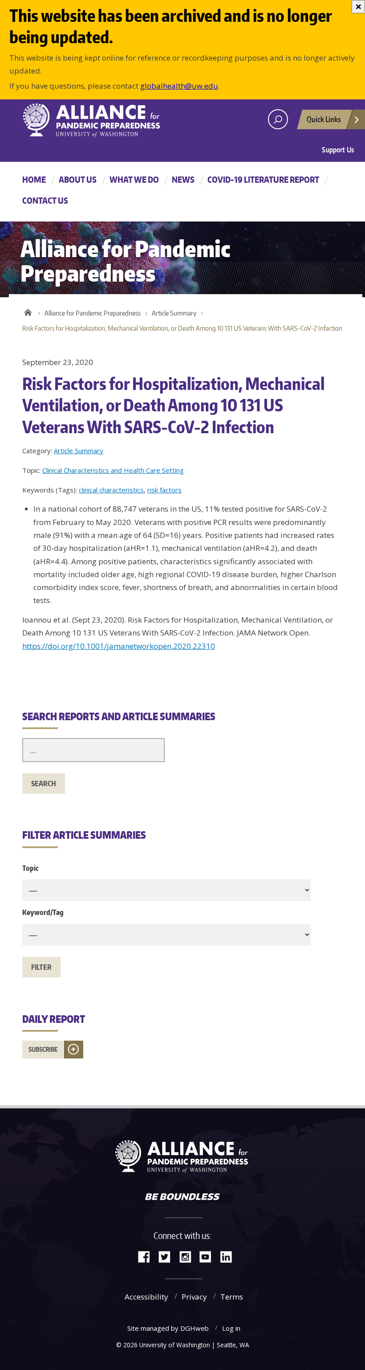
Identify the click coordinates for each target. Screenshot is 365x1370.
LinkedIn (229, 1256)
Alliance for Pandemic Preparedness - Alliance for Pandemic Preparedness (96, 120)
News (183, 179)
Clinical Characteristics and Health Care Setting (113, 470)
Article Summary (174, 313)
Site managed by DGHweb (168, 1328)
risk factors (164, 489)
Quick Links (324, 119)
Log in (231, 1328)
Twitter (167, 1256)
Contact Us (45, 200)
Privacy (194, 1297)
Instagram (188, 1256)
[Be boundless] (182, 1197)
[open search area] (278, 119)
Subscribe (43, 1049)
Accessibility (146, 1297)
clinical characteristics (111, 489)
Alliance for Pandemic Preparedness (93, 313)
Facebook (147, 1256)
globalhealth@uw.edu (179, 86)
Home (34, 179)
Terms (231, 1297)
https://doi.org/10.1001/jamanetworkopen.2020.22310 (118, 646)
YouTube (208, 1256)
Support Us (338, 149)
